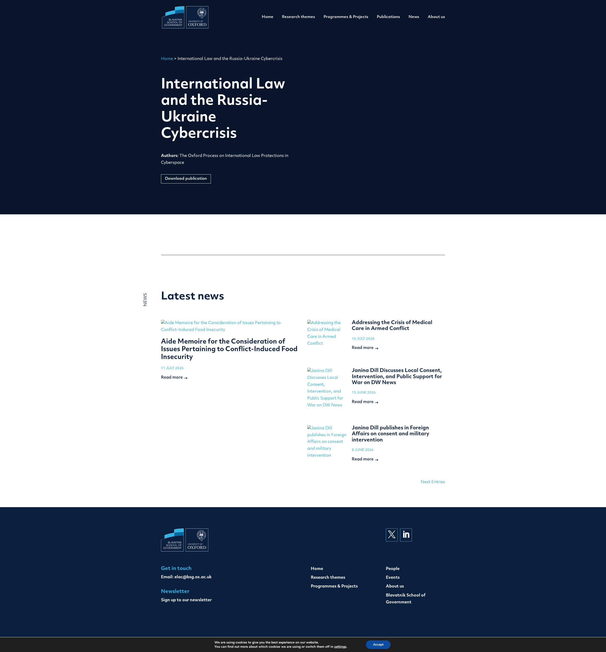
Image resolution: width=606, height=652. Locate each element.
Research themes (298, 17)
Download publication (186, 179)
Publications (388, 17)
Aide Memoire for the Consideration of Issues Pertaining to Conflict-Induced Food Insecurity (229, 350)
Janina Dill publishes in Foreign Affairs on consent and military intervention (390, 434)
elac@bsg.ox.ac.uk (193, 577)
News (414, 17)
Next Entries (433, 482)
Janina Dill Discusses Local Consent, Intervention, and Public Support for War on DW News (397, 376)
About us (436, 17)
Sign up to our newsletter (186, 600)
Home (267, 17)
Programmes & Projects (346, 17)
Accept (378, 644)
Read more (172, 378)
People (393, 569)
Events (393, 578)
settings (340, 647)
